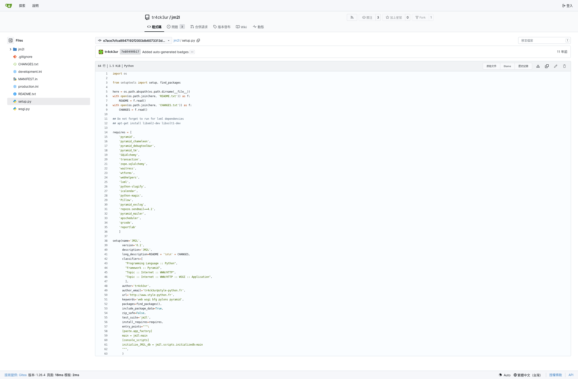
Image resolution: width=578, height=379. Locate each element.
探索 (22, 5)
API (571, 375)
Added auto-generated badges (165, 52)
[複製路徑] (198, 40)
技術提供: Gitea (16, 375)
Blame (507, 66)
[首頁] (8, 6)
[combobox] (544, 40)
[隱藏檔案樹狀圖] (10, 40)
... (192, 51)
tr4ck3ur (160, 17)
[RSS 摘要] (352, 17)
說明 (35, 5)
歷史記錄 (523, 66)
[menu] (504, 375)
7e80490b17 (130, 51)
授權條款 (555, 375)
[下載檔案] (538, 66)
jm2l (176, 17)
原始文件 (491, 66)
